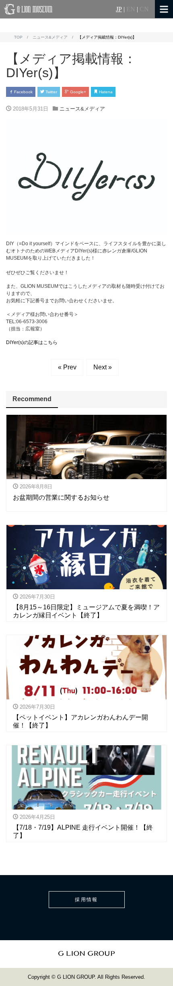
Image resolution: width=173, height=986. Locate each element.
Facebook (23, 92)
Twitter (50, 92)
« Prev (67, 367)
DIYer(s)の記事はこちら (32, 342)
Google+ (77, 92)
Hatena (105, 92)
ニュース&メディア (82, 109)
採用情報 (86, 899)
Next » (102, 367)
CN (144, 9)
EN (130, 9)
